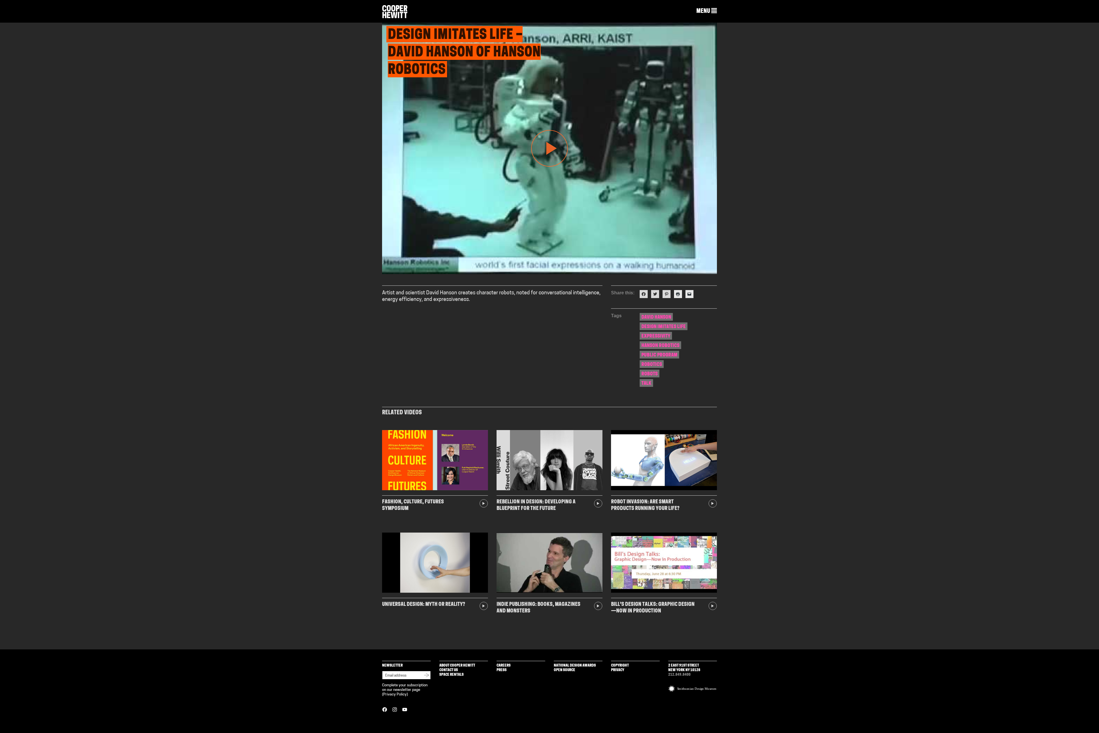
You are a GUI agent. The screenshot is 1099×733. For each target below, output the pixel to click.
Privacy (617, 670)
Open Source (564, 670)
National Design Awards (575, 665)
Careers (504, 665)
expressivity (655, 336)
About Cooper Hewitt (457, 665)
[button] (706, 11)
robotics (651, 364)
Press (502, 670)
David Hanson (656, 317)
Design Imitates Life (663, 326)
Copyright (620, 665)
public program (659, 355)
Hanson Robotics (660, 345)
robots (649, 374)
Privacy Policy (395, 694)
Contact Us (448, 670)
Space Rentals (451, 675)
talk (646, 383)
